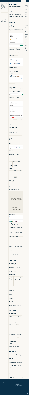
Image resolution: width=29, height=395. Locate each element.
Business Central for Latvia (17, 384)
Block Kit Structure (26, 24)
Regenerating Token (26, 37)
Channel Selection (26, 45)
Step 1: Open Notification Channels (26, 16)
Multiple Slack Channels (26, 39)
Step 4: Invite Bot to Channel (26, 10)
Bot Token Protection (26, 50)
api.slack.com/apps (13, 25)
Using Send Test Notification (26, 32)
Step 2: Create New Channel (26, 17)
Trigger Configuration (26, 47)
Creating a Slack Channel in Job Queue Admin (26, 14)
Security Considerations (26, 48)
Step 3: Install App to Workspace (26, 9)
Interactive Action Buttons (26, 27)
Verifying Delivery (26, 33)
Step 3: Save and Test (26, 19)
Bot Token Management (26, 36)
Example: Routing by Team (26, 41)
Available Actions (26, 28)
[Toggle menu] (27, 1)
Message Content (26, 52)
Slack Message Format (26, 22)
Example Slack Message (26, 25)
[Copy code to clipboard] (22, 191)
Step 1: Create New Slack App (26, 5)
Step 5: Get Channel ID (26, 12)
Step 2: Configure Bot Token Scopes (26, 7)
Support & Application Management (18, 383)
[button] (4, 4)
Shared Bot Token (26, 42)
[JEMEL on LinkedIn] (27, 393)
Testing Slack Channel (26, 31)
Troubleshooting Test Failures (26, 34)
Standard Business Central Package (18, 385)
